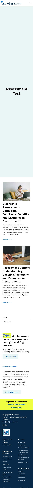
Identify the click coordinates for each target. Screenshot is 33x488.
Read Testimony (11, 392)
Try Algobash (10, 356)
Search (5, 317)
